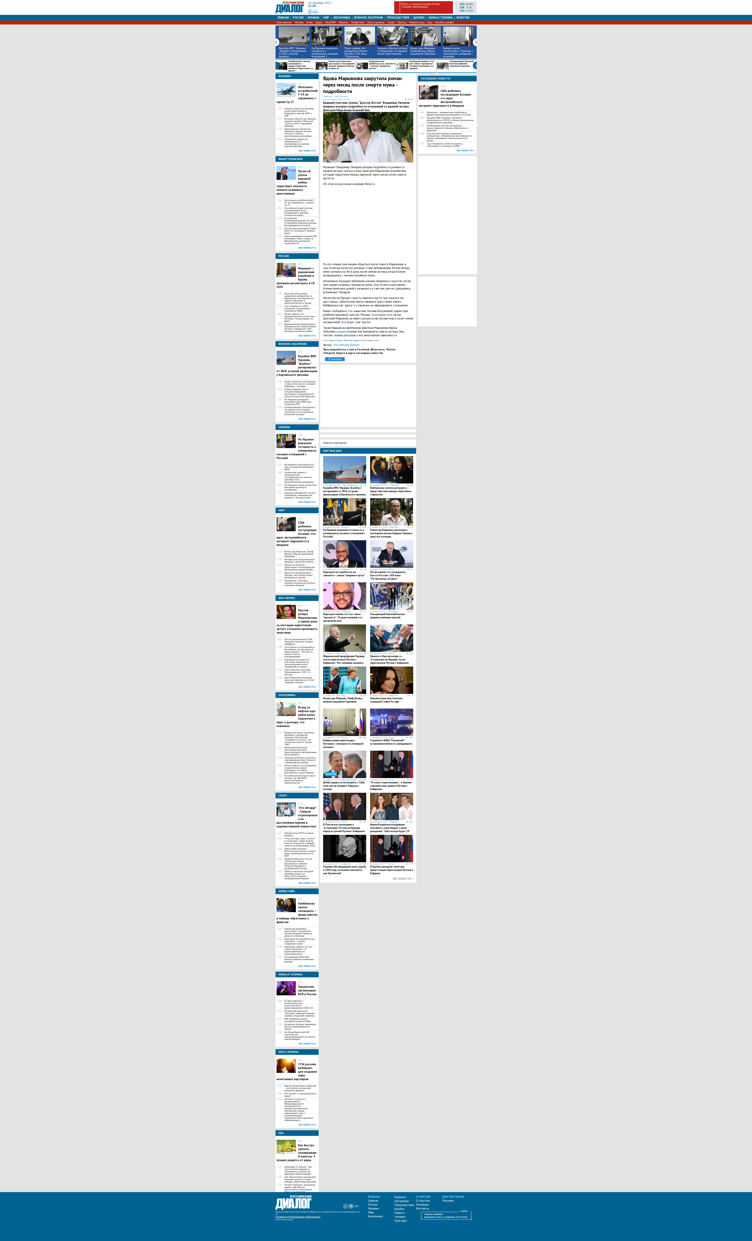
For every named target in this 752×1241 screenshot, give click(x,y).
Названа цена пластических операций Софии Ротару (386, 700)
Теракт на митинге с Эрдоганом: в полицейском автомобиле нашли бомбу (299, 567)
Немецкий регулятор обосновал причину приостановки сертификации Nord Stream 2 (300, 751)
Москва (299, 22)
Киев (310, 22)
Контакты (422, 1208)
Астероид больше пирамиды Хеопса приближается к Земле (300, 1026)
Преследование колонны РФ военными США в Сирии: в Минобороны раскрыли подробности (300, 239)
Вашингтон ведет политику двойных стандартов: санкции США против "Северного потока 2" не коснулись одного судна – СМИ (299, 738)
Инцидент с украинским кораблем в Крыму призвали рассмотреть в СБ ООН (449, 113)
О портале (423, 1200)
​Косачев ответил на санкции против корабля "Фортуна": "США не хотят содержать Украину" (300, 122)
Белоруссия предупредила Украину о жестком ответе (299, 560)
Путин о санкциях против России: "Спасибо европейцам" (420, 5)
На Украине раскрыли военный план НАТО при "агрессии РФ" (297, 401)
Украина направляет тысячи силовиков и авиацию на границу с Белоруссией (299, 495)
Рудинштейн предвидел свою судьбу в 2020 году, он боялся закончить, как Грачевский (344, 870)
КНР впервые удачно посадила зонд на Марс (297, 1020)
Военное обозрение (368, 17)
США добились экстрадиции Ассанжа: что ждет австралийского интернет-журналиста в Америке (445, 98)
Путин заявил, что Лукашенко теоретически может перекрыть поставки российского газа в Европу (300, 769)
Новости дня (417, 22)
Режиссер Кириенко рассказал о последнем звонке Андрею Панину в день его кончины (298, 932)
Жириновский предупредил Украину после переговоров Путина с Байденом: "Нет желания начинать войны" (300, 327)
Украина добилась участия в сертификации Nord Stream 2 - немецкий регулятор (300, 760)
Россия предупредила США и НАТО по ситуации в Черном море (300, 230)
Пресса (402, 22)
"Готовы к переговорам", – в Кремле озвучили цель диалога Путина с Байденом (391, 786)
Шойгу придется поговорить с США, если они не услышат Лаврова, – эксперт (300, 383)
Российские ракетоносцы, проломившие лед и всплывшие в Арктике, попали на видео (298, 211)
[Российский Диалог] (290, 12)
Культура (462, 17)
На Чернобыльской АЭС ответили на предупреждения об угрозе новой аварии (299, 1035)
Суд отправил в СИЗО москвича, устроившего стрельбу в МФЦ (297, 308)
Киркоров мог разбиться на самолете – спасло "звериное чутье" (382, 65)
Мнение (343, 22)
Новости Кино (359, 340)
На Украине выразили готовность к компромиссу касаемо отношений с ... (325, 52)
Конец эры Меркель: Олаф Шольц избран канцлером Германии (423, 51)
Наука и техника (440, 17)
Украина (313, 17)
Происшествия (398, 17)
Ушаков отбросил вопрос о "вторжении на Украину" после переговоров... (392, 51)
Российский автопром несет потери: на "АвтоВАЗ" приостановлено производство (299, 779)
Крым (319, 22)
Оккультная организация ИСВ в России (307, 990)
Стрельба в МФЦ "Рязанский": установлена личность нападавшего (391, 742)
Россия (298, 17)
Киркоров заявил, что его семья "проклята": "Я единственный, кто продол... (421, 65)
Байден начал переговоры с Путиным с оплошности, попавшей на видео (458, 52)
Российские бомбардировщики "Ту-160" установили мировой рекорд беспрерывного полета (300, 221)
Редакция (422, 1204)
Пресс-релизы (375, 22)
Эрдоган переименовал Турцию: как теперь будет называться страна (298, 575)
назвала (341, 331)
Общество (347, 340)
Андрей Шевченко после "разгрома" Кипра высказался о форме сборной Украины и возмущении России (298, 863)
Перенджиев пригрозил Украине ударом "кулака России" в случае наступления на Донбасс (298, 132)
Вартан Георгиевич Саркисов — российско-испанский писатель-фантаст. (300, 1088)
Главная (283, 17)
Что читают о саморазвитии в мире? (300, 1094)
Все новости (284, 22)
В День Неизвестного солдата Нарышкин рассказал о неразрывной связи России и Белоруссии (299, 393)
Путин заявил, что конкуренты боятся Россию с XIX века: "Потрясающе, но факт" (300, 317)
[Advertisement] (368, 224)
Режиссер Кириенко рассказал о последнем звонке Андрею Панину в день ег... (341, 65)
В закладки (335, 359)
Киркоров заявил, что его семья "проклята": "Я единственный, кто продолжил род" (298, 950)
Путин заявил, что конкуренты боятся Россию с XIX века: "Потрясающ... (355, 52)
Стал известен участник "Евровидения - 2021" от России (297, 672)
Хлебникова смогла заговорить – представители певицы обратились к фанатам (390, 491)
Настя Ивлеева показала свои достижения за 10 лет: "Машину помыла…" (299, 680)
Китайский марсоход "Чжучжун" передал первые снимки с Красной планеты (299, 1013)
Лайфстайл (394, 485)
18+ (316, 11)
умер (389, 315)
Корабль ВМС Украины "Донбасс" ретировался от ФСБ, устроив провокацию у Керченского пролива (344, 491)
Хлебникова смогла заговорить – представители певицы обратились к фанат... (300, 66)
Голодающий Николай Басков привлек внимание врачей (462, 63)
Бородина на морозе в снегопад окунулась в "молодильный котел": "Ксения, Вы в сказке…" (297, 663)
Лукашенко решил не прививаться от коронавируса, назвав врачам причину (296, 142)
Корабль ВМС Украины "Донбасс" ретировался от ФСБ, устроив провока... (292, 52)
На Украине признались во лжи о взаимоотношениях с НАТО (299, 467)
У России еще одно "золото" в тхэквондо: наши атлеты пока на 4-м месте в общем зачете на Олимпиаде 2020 (299, 842)
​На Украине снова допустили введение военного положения (300, 487)
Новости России (335, 340)
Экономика (341, 17)
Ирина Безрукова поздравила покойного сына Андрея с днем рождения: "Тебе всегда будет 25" (390, 828)
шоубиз (419, 17)
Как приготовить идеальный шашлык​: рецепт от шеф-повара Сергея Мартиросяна (300, 1179)
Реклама (448, 1200)
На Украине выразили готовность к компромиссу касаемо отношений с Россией (344, 533)
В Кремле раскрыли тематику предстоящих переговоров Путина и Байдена (391, 870)
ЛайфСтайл (357, 22)
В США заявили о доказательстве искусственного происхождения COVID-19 (298, 1004)
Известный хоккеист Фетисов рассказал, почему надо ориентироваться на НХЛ (299, 852)
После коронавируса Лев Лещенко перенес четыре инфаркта (298, 641)
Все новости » (307, 150)
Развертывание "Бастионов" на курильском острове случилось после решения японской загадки (299, 411)
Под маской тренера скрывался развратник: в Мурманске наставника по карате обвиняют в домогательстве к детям (299, 298)
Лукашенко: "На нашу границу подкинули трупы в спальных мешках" (299, 582)
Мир (326, 17)
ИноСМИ (330, 22)
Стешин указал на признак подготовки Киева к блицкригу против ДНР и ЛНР (299, 112)
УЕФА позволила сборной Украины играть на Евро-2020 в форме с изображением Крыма (298, 875)
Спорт (391, 22)
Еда (430, 22)
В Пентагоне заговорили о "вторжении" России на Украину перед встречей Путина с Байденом (344, 828)
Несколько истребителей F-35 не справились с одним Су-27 (299, 202)
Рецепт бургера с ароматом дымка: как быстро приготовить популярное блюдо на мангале (299, 1188)
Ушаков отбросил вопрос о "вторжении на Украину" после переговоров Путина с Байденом (389, 660)
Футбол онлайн (444, 22)
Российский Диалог (347, 345)
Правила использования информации (298, 1216)
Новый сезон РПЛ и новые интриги (298, 834)
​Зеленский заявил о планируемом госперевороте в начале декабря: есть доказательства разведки (299, 477)
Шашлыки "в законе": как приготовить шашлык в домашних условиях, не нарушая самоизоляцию (298, 1170)
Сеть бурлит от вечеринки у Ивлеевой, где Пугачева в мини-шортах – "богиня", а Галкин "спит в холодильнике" (299, 652)
